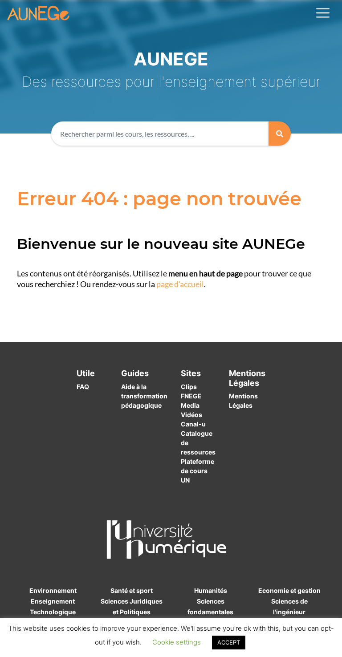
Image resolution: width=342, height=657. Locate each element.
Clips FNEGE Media (191, 396)
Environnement (53, 590)
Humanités (210, 590)
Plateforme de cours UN (197, 471)
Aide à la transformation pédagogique (144, 396)
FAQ (83, 386)
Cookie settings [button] (176, 642)
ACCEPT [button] (228, 642)
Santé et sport (131, 590)
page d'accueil (180, 284)
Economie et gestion (289, 590)
